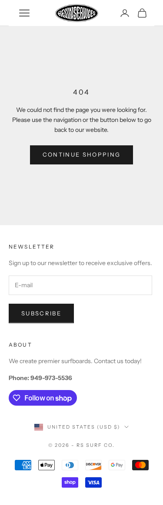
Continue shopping (82, 154)
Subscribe (41, 313)
